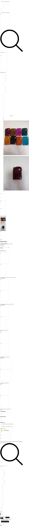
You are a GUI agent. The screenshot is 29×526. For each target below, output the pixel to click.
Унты (7, 77)
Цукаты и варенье (7, 105)
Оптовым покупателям (7, 4)
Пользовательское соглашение (8, 5)
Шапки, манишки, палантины (8, 94)
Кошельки (6, 113)
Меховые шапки (7, 97)
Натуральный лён (5, 484)
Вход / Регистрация (4, 510)
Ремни (5, 111)
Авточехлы (4, 488)
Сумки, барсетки (7, 114)
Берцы (5, 474)
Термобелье (6, 93)
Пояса (4, 497)
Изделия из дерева (7, 106)
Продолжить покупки (5, 521)
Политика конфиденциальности (8, 6)
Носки (5, 102)
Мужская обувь (7, 76)
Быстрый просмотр (2, 355)
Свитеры (8, 88)
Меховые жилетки (7, 96)
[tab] (15, 249)
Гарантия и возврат (5, 505)
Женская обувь (5, 469)
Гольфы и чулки (7, 101)
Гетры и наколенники (7, 100)
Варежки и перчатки (7, 108)
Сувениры (6, 112)
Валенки (6, 82)
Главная (1, 115)
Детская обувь (6, 83)
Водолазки (8, 90)
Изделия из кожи (4, 115)
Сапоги (7, 78)
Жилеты (8, 87)
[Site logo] (5, 29)
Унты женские (7, 470)
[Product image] (3, 274)
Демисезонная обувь (9, 79)
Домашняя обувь (7, 84)
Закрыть (1, 512)
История (5, 3)
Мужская (6, 89)
